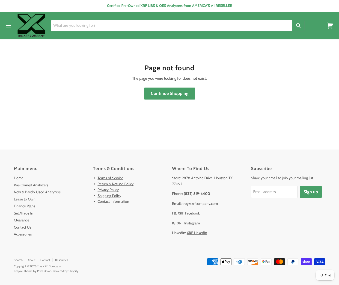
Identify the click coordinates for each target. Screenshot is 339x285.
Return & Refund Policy (116, 184)
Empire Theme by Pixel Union (32, 271)
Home (19, 178)
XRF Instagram (188, 223)
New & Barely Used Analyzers (37, 192)
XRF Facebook (189, 213)
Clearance (21, 220)
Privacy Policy (108, 190)
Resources (61, 260)
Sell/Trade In (23, 213)
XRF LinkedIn (197, 233)
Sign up (310, 191)
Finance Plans (24, 206)
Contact (45, 260)
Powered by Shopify (65, 271)
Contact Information (113, 201)
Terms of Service (110, 178)
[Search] (298, 25)
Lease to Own (25, 199)
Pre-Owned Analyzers (31, 185)
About (31, 260)
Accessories (23, 234)
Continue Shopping (169, 93)
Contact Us (22, 227)
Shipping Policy (109, 196)
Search (18, 260)
